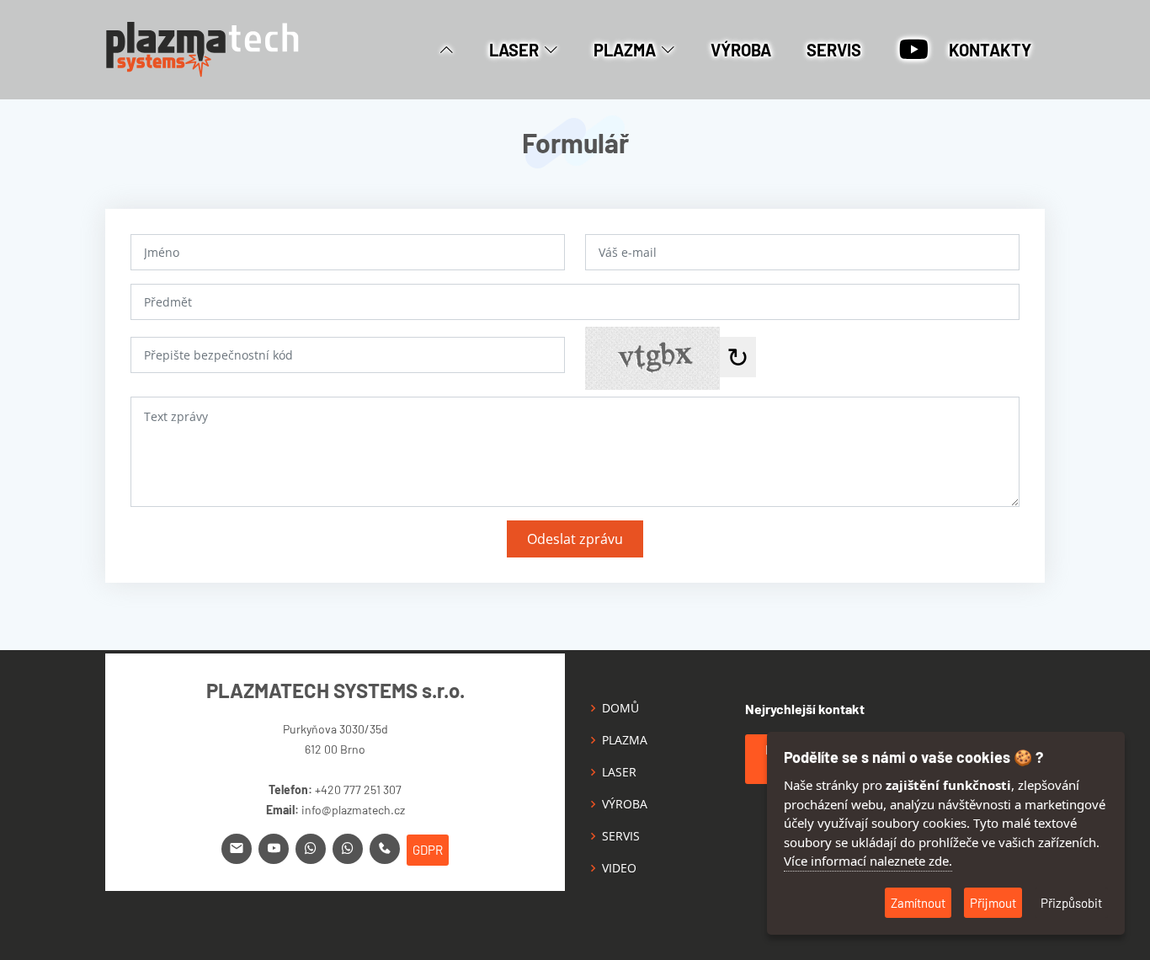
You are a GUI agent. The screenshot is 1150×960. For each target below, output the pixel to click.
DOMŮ (620, 708)
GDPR (428, 849)
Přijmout (993, 902)
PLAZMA (624, 740)
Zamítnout (918, 902)
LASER (619, 772)
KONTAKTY (990, 50)
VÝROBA (741, 50)
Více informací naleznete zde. (868, 860)
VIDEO (619, 868)
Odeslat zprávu (575, 539)
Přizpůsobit (1071, 902)
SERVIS (834, 50)
